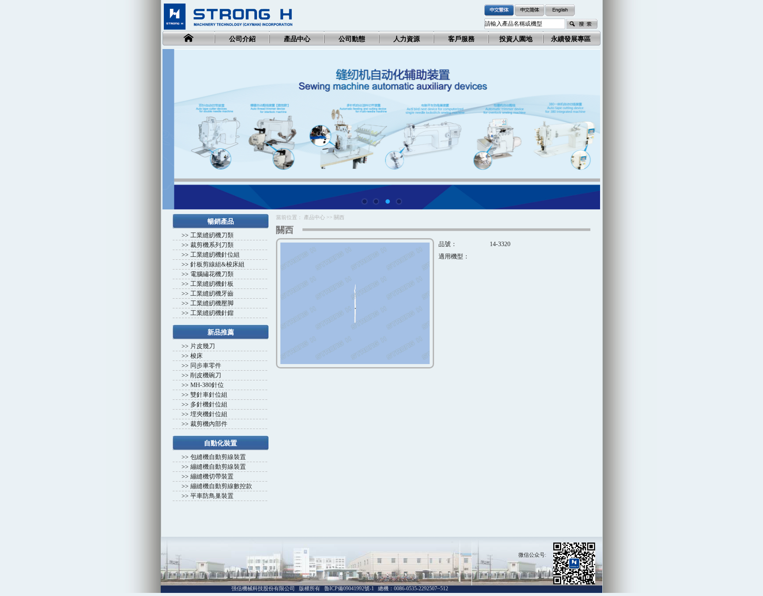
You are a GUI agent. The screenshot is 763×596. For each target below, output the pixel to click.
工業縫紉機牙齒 (212, 293)
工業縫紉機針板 (212, 284)
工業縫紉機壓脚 (212, 303)
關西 (339, 217)
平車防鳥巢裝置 (212, 496)
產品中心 (314, 217)
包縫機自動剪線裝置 (218, 457)
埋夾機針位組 (208, 414)
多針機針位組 (208, 404)
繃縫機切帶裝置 (212, 476)
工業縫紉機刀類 (212, 235)
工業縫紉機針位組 (215, 254)
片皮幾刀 (202, 346)
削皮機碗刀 (205, 375)
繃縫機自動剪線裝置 (218, 466)
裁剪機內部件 (208, 424)
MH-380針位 (207, 385)
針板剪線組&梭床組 (217, 264)
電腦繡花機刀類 (212, 274)
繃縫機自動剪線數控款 (221, 486)
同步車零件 (205, 365)
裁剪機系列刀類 (212, 245)
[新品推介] (381, 129)
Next (587, 123)
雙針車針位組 (208, 394)
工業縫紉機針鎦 (212, 313)
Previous (175, 123)
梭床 (196, 356)
